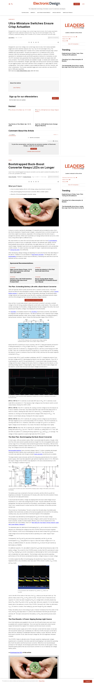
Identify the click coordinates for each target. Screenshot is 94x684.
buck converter (38, 454)
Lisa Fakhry (11, 37)
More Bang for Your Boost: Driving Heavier (43, 522)
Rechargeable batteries (15, 450)
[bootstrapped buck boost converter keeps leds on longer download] (33, 670)
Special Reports (57, 12)
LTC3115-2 (34, 311)
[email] (38, 42)
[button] (9, 4)
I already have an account (33, 151)
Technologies (25, 12)
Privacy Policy (42, 680)
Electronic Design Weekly (44, 12)
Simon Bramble (12, 176)
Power (10, 160)
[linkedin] (31, 42)
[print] (58, 42)
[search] (12, 4)
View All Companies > (73, 44)
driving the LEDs (14, 249)
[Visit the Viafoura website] (55, 141)
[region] (34, 138)
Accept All (88, 681)
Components (12, 19)
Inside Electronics (68, 12)
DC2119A (13, 311)
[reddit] (36, 42)
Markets (33, 12)
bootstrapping (12, 256)
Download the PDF (16, 652)
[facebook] (29, 42)
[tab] (12, 135)
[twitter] (33, 42)
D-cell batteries (53, 240)
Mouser (64, 40)
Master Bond (65, 38)
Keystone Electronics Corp (68, 36)
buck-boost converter (38, 254)
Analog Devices (27, 176)
